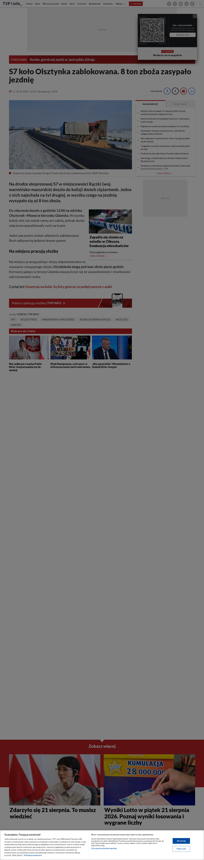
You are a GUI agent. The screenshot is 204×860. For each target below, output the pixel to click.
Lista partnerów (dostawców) (104, 848)
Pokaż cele (181, 849)
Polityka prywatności (33, 855)
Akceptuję (181, 841)
